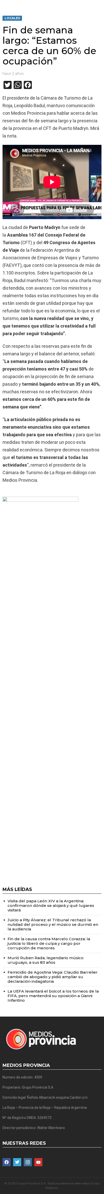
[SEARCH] (99, 4)
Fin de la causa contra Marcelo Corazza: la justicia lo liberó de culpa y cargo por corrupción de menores (49, 943)
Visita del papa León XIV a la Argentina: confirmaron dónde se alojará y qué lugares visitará (51, 905)
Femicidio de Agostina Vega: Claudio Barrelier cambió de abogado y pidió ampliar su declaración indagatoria (53, 977)
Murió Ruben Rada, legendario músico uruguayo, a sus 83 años (46, 960)
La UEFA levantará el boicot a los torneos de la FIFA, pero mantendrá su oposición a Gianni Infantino (53, 996)
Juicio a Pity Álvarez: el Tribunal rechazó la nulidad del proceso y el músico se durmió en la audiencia (53, 924)
